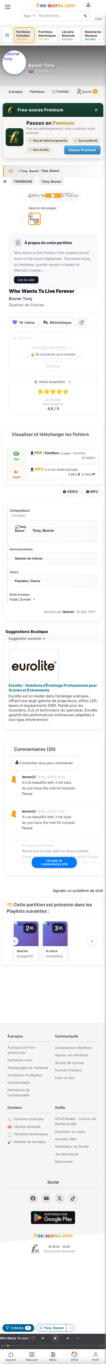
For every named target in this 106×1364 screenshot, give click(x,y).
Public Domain (22, 599)
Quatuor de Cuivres (29, 558)
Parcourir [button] (32, 1360)
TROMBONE (23, 181)
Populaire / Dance (27, 581)
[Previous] (43, 1338)
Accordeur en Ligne (70, 1132)
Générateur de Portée (72, 1146)
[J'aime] (33, 1338)
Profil (95, 1360)
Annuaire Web (65, 1139)
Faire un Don (65, 1078)
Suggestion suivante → (26, 638)
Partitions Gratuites (29, 1119)
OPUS (74, 1360)
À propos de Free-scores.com (21, 1050)
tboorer (68, 612)
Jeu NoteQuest (67, 1154)
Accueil (11, 1360)
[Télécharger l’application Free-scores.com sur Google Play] (53, 1217)
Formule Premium (68, 1070)
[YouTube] (46, 1198)
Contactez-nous (19, 1060)
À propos (15, 92)
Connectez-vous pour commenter (46, 763)
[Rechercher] (85, 16)
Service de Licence (69, 1063)
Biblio (53, 1360)
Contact (62, 91)
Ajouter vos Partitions (71, 1055)
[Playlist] (78, 1338)
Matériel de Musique (30, 1142)
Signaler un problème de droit (78, 890)
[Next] (67, 1338)
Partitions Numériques (31, 1134)
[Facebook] (33, 1198)
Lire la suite (26, 280)
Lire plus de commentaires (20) (54, 862)
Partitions (37, 92)
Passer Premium (82, 150)
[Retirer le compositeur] (70, 1327)
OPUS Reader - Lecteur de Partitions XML (75, 1121)
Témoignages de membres (27, 1068)
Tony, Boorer (51, 181)
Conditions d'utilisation (24, 1075)
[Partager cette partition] (81, 322)
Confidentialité (18, 1083)
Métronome (64, 1161)
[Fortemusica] (35, 1249)
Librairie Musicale (27, 1127)
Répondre (32, 800)
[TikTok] (73, 1198)
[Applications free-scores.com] (7, 35)
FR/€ (98, 19)
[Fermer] (96, 110)
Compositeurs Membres (73, 1048)
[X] (59, 1198)
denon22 (29, 777)
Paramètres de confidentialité (18, 1092)
